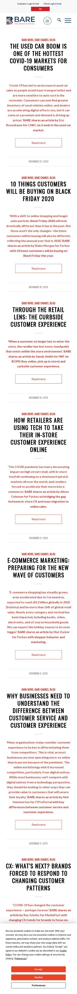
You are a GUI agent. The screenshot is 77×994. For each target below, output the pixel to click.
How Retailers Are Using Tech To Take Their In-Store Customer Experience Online (39, 435)
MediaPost (52, 915)
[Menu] (66, 20)
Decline (38, 977)
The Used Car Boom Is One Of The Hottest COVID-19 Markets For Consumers (38, 57)
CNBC (32, 125)
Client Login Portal (52, 3)
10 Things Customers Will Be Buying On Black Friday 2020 (38, 191)
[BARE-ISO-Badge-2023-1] (29, 20)
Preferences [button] (21, 958)
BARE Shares (42, 40)
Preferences (38, 985)
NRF (61, 356)
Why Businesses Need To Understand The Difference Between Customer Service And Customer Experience (38, 710)
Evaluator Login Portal (28, 3)
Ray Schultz (31, 915)
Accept (38, 969)
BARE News (27, 40)
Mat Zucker (61, 632)
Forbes (65, 245)
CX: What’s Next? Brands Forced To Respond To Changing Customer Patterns (38, 877)
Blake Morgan (44, 245)
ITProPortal (43, 802)
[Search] (57, 20)
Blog (52, 40)
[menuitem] (28, 4)
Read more (38, 142)
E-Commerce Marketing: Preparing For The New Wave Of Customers (38, 567)
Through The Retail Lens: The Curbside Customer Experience (39, 316)
